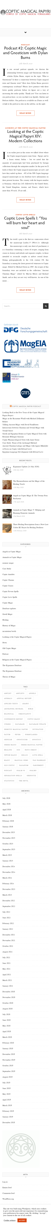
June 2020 (6, 1020)
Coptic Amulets (8, 574)
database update (37, 724)
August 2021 (7, 952)
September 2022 (8, 906)
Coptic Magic (7, 603)
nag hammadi (39, 760)
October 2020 (7, 1003)
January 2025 (7, 861)
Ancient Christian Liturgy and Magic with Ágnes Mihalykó (25, 446)
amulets (20, 693)
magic (7, 760)
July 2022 (6, 912)
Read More (25, 113)
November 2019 (8, 1060)
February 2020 (8, 1043)
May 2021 (6, 969)
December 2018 (8, 1122)
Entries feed (7, 1187)
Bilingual (9, 714)
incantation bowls (9, 631)
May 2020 (6, 1026)
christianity (25, 714)
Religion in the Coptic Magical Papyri (17, 659)
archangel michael (14, 709)
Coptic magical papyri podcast (26, 406)
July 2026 (6, 798)
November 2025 (8, 838)
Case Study (6, 568)
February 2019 (8, 1111)
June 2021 (6, 963)
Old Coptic (9, 765)
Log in (5, 1182)
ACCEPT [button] (22, 1220)
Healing (5, 620)
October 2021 (7, 946)
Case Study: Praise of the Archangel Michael (19, 443)
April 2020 (6, 1031)
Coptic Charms (8, 580)
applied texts (11, 704)
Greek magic (10, 745)
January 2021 (7, 986)
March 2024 (7, 878)
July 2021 (6, 957)
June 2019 (6, 1088)
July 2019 (6, 1082)
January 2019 (7, 1117)
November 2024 (8, 872)
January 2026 (7, 826)
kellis (25, 755)
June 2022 (6, 917)
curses (7, 724)
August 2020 (7, 1008)
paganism (23, 765)
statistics (9, 781)
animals (8, 698)
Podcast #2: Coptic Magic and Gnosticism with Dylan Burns (25, 53)
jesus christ (31, 750)
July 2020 (6, 1014)
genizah (8, 740)
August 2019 (7, 1077)
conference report (13, 719)
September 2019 (8, 1071)
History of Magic (9, 625)
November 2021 (8, 940)
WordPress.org (8, 1199)
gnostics (36, 740)
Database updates (9, 608)
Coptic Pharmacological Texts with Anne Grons (20, 440)
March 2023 (7, 895)
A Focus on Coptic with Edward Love (17, 449)
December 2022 (8, 900)
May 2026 (6, 804)
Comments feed (8, 1193)
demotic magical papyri (16, 729)
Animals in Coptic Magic (12, 557)
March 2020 (7, 1037)
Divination (38, 729)
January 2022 (7, 929)
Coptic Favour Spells (10, 591)
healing (8, 750)
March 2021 (7, 980)
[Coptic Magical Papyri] (25, 12)
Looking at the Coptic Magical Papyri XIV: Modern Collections (25, 136)
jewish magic (10, 755)
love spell (37, 755)
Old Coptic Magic (9, 648)
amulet (8, 693)
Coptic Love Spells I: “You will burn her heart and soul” (25, 223)
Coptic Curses (7, 585)
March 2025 (7, 855)
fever (18, 735)
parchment (38, 765)
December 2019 (8, 1054)
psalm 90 (21, 770)
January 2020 (7, 1048)
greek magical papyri (32, 745)
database (20, 724)
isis (18, 750)
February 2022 (8, 923)
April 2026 (6, 809)
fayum (7, 735)
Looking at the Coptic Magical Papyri (25, 128)
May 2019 (6, 1094)
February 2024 (8, 883)
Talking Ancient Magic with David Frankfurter (20, 424)
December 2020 (8, 991)
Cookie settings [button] (10, 1220)
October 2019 (7, 1065)
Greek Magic (7, 614)
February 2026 (8, 821)
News (4, 642)
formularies (31, 735)
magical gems (21, 760)
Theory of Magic (8, 677)
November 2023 (8, 889)
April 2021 (6, 974)
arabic (25, 704)
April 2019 (6, 1099)
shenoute (31, 776)
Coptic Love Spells (25, 215)
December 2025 (8, 832)
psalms (33, 770)
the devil (23, 781)
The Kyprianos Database (12, 665)
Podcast (25, 45)
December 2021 (8, 935)
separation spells (13, 776)
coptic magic (33, 719)
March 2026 (7, 815)
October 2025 (7, 843)
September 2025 (8, 849)
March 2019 (7, 1105)
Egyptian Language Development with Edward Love (22, 452)
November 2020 (8, 997)
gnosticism (22, 740)
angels (32, 693)
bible (30, 709)
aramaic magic (8, 563)
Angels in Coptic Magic (11, 551)
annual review (24, 698)
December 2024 (8, 866)
